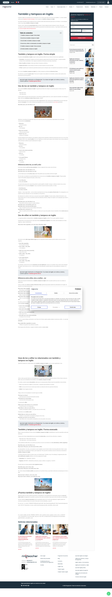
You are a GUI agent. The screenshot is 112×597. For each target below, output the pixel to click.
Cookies (42, 565)
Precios (100, 6)
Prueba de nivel (79, 6)
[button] (108, 578)
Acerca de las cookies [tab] (73, 293)
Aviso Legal (42, 555)
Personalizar (55, 307)
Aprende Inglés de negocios (81, 570)
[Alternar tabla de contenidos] (60, 33)
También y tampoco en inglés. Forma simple (30, 35)
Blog (59, 558)
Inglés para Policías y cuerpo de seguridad (81, 559)
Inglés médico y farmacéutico (82, 562)
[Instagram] (28, 585)
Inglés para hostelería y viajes (82, 565)
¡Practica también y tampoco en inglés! (29, 48)
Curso (52, 6)
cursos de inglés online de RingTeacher (28, 28)
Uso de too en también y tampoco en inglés (30, 38)
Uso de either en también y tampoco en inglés (30, 40)
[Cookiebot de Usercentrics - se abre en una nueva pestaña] (76, 289)
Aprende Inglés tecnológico (81, 555)
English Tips (60, 566)
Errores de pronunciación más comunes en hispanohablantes (25, 538)
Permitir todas (73, 307)
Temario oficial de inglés (80, 577)
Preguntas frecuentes (63, 555)
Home (47, 6)
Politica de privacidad (45, 558)
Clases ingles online (61, 6)
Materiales (93, 6)
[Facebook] (21, 585)
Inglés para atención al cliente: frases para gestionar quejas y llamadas (76, 79)
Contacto (106, 6)
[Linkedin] (26, 585)
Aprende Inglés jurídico (80, 567)
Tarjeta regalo (61, 569)
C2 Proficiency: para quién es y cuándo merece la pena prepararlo (60, 538)
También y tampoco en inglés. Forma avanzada (31, 46)
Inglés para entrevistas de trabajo (81, 573)
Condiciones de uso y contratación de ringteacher (46, 561)
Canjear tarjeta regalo (63, 572)
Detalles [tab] (56, 293)
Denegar (39, 307)
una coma (56, 102)
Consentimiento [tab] (38, 293)
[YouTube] (25, 585)
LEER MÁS (19, 549)
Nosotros (87, 6)
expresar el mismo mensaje (29, 19)
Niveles (70, 6)
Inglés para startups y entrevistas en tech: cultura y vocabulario (42, 538)
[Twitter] (23, 585)
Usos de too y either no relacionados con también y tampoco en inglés (35, 43)
